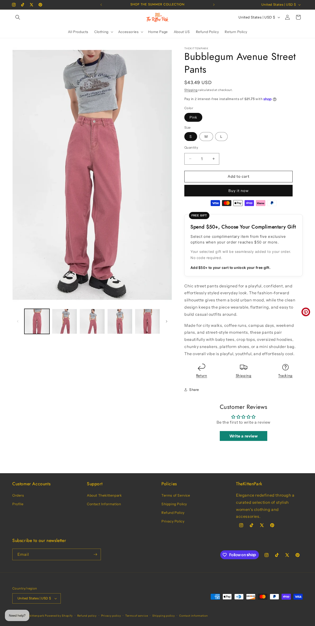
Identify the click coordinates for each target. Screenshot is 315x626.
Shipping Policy (174, 504)
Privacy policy (111, 615)
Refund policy (87, 615)
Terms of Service (175, 495)
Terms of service (136, 615)
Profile (17, 504)
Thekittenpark (34, 615)
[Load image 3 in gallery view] (92, 321)
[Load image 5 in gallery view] (147, 321)
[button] (17, 17)
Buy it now (238, 190)
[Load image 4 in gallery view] (119, 321)
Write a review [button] (243, 436)
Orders (18, 495)
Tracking (285, 375)
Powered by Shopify (59, 615)
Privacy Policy (172, 521)
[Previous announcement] (101, 4)
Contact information (193, 615)
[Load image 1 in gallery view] (36, 321)
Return (201, 375)
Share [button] (194, 389)
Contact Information (104, 504)
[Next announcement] (213, 4)
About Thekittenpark (104, 495)
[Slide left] (17, 321)
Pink (193, 117)
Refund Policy (173, 512)
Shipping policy (163, 615)
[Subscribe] (95, 554)
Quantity (191, 147)
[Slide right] (166, 321)
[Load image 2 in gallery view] (64, 321)
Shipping (191, 90)
